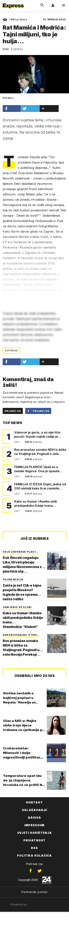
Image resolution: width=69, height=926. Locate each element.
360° (17, 442)
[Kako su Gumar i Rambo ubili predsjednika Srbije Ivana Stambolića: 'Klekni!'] (56, 615)
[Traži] (42, 5)
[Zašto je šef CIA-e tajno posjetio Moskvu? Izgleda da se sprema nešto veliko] (56, 588)
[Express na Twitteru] (39, 871)
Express (17, 49)
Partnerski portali (34, 892)
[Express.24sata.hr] (13, 2)
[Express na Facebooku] (30, 871)
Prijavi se (13, 410)
